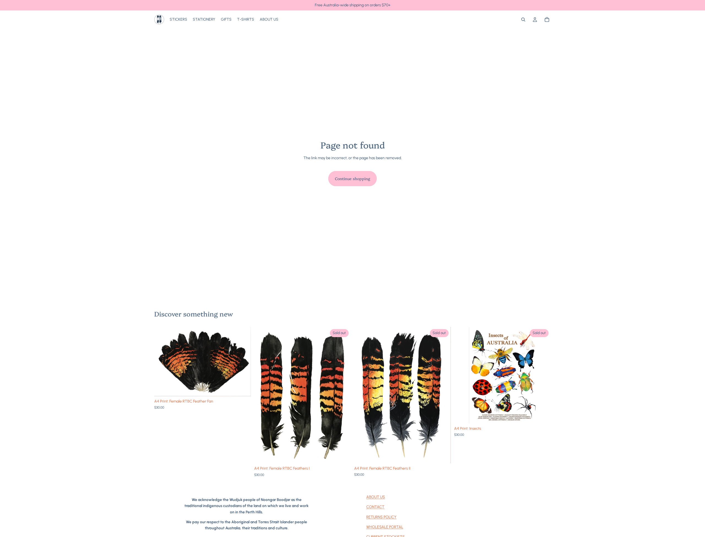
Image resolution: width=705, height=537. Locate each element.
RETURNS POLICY (381, 517)
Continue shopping (352, 178)
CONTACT (375, 507)
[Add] (242, 388)
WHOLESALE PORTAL (384, 527)
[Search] (523, 19)
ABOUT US (375, 497)
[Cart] (547, 19)
